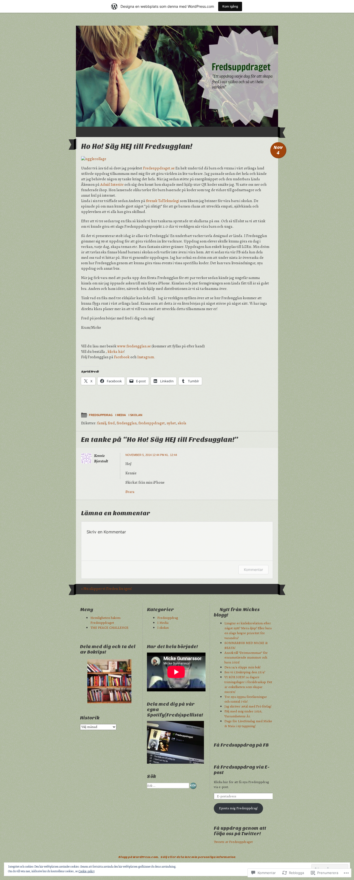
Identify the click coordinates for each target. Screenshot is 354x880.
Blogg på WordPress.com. (138, 857)
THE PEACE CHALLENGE (109, 627)
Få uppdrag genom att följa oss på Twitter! (240, 831)
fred (111, 423)
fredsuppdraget (151, 423)
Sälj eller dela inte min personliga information (198, 857)
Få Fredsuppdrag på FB (241, 745)
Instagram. (146, 357)
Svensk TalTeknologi (163, 200)
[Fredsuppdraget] (177, 76)
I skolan (135, 415)
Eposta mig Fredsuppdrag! (238, 808)
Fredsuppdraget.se (159, 168)
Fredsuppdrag (101, 415)
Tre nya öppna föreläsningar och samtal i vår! (245, 699)
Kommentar (253, 569)
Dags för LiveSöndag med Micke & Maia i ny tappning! (248, 723)
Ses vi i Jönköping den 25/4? (244, 672)
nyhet (171, 423)
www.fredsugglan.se (134, 346)
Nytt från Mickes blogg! (237, 612)
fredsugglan (127, 423)
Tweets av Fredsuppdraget (233, 841)
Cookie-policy (87, 871)
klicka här (115, 351)
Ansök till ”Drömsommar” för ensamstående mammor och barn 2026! (246, 657)
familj (101, 423)
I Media (120, 415)
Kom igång (230, 6)
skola (182, 423)
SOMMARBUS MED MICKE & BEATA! (246, 645)
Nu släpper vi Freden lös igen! (106, 588)
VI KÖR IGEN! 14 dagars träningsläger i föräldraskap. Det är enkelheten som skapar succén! (248, 684)
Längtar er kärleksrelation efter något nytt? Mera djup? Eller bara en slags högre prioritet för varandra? (248, 630)
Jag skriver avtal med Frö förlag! (248, 706)
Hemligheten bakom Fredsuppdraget (105, 620)
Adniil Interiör (112, 184)
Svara (129, 491)
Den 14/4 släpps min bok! (242, 667)
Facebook (122, 357)
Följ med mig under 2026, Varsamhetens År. (243, 714)
